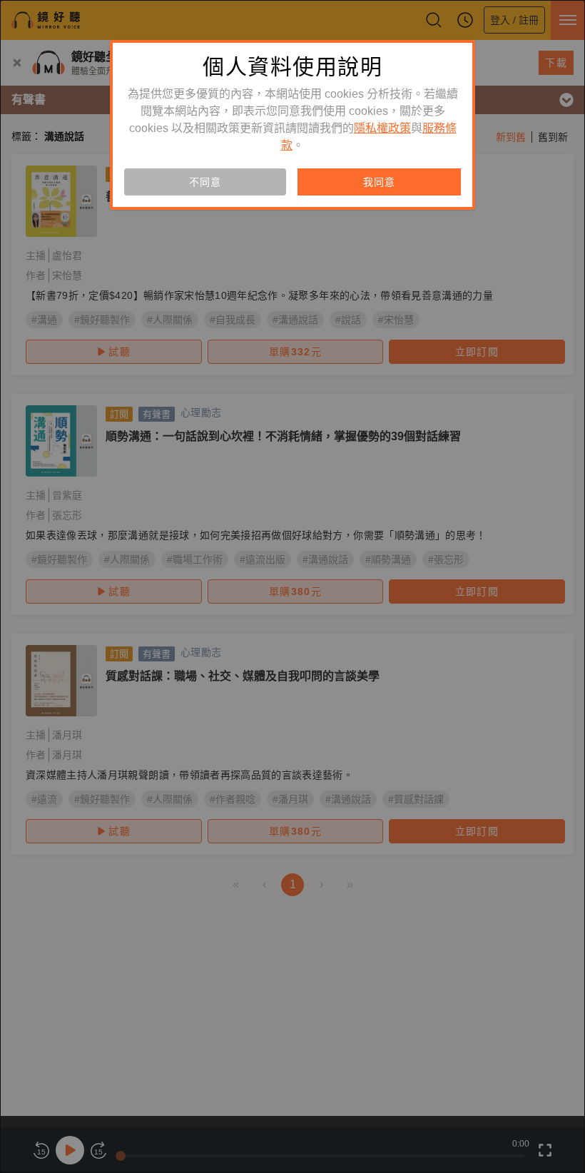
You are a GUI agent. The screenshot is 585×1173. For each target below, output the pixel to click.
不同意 (204, 182)
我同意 (379, 182)
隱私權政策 (382, 128)
